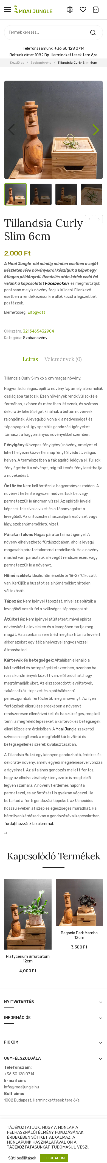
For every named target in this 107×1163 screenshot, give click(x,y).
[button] (96, 130)
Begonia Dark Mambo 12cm (79, 935)
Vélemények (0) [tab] (63, 359)
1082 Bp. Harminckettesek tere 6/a (66, 55)
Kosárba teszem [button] (8, 946)
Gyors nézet (16, 946)
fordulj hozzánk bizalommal (28, 823)
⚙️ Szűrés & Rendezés (76, 1150)
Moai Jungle (66, 729)
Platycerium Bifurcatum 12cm (28, 959)
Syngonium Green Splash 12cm (89, 220)
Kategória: (13, 338)
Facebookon (57, 283)
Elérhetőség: (15, 312)
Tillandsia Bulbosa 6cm (99, 220)
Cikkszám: (13, 331)
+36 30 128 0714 (69, 48)
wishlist (83, 9)
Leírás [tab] (30, 359)
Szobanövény (41, 62)
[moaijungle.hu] (34, 9)
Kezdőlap (17, 62)
